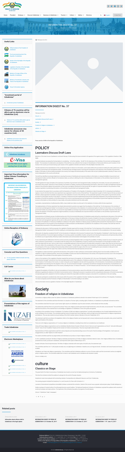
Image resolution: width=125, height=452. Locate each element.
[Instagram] (118, 6)
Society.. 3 (38, 122)
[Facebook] (108, 6)
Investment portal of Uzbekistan (15, 102)
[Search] (101, 15)
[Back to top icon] (118, 449)
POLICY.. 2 (38, 116)
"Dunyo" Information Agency (17, 87)
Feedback (79, 442)
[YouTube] (114, 6)
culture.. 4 (38, 128)
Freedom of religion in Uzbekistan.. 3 (44, 125)
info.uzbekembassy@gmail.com (67, 442)
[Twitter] (111, 6)
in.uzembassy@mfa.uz (53, 442)
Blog (50, 28)
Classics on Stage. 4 (40, 131)
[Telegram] (121, 6)
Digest (55, 28)
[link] (17, 160)
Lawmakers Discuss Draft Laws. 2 (44, 119)
